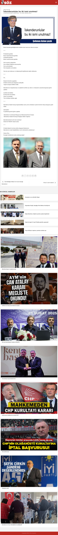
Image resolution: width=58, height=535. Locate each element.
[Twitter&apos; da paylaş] (28, 176)
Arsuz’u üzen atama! (48, 182)
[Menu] (56, 2)
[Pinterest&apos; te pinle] (33, 176)
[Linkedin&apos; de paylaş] (35, 176)
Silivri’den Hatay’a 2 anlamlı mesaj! (9, 269)
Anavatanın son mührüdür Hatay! (32, 197)
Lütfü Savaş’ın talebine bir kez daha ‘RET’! (10, 415)
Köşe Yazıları (6, 9)
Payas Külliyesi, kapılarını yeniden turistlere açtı (35, 230)
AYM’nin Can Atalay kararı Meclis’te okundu (10, 305)
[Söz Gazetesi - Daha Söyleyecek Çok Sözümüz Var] (8, 2)
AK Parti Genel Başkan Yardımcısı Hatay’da (10, 342)
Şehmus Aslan (28, 13)
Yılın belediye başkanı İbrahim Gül (8, 378)
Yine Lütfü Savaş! (5, 451)
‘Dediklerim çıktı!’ (5, 488)
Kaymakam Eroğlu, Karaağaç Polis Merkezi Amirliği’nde (37, 205)
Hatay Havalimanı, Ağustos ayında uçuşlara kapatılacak (37, 213)
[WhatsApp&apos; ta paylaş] (22, 176)
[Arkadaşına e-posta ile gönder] (30, 176)
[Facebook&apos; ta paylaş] (25, 176)
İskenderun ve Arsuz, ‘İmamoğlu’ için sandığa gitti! (12, 524)
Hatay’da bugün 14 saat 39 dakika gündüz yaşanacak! (36, 222)
